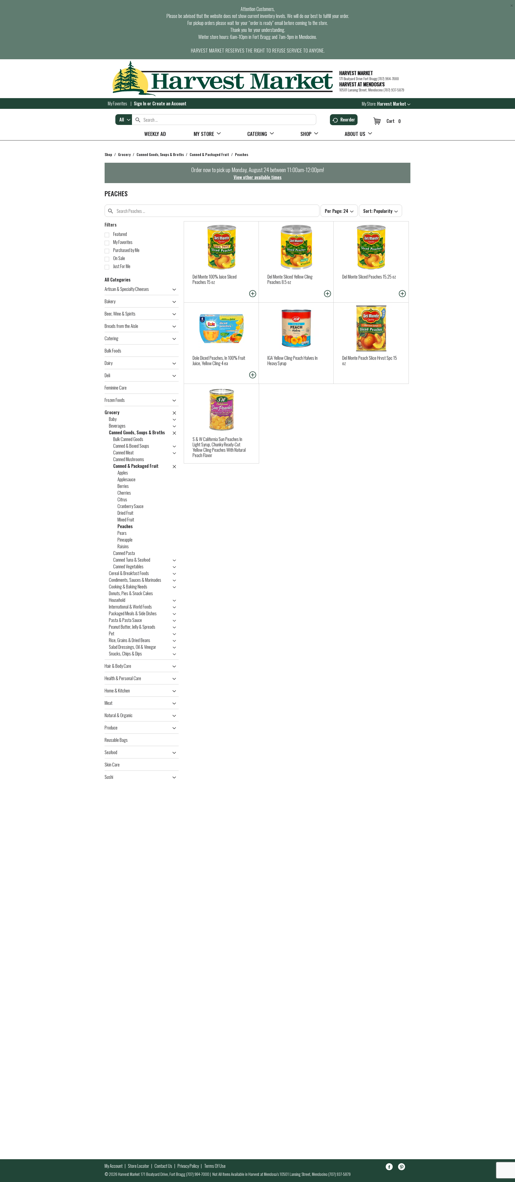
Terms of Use (215, 1166)
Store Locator (138, 1166)
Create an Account (169, 103)
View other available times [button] (258, 177)
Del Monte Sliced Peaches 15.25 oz (369, 276)
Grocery (124, 154)
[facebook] (389, 1167)
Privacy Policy (188, 1166)
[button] (393, 103)
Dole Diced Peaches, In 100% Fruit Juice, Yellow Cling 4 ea (219, 360)
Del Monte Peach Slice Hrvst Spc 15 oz (369, 360)
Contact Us (163, 1166)
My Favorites (117, 103)
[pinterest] (401, 1167)
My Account (114, 1166)
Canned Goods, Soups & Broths (160, 154)
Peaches (241, 154)
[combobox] (123, 119)
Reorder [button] (347, 119)
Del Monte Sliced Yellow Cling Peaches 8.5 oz (289, 279)
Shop (108, 154)
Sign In (140, 103)
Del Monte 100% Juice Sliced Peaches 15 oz (215, 279)
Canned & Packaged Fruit (209, 154)
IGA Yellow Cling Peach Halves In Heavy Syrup (292, 360)
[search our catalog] (138, 119)
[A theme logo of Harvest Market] (219, 78)
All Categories (118, 279)
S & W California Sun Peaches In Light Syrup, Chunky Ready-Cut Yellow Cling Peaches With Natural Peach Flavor (219, 447)
